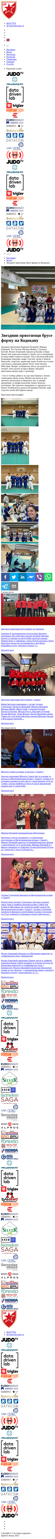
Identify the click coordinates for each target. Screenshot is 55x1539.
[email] (14, 586)
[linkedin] (22, 577)
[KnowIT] (5, 1090)
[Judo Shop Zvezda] (7, 254)
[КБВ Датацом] (30, 137)
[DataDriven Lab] (30, 95)
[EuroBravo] (30, 117)
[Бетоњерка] (5, 983)
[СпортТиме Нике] (30, 111)
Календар (10, 57)
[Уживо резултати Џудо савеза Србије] (30, 155)
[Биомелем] (5, 1095)
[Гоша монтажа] (5, 1007)
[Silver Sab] (5, 1079)
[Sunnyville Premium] (30, 130)
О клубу (10, 64)
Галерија (10, 62)
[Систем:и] (30, 126)
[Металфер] (5, 996)
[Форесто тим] (5, 991)
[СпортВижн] (5, 1124)
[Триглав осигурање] (30, 106)
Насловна (10, 49)
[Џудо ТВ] (30, 74)
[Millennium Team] (30, 81)
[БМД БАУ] (5, 987)
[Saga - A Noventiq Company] (5, 1100)
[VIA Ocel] (30, 146)
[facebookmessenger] (31, 577)
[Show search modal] (10, 254)
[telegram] (5, 586)
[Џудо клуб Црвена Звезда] (9, 19)
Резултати (10, 54)
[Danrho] (5, 1047)
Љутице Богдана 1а (15, 26)
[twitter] (14, 577)
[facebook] (5, 577)
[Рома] (5, 1001)
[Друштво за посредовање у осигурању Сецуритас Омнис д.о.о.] (5, 1117)
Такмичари (11, 59)
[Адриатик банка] (30, 123)
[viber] (39, 577)
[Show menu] (7, 45)
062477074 (11, 23)
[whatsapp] (48, 577)
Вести (9, 52)
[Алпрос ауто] (5, 1129)
